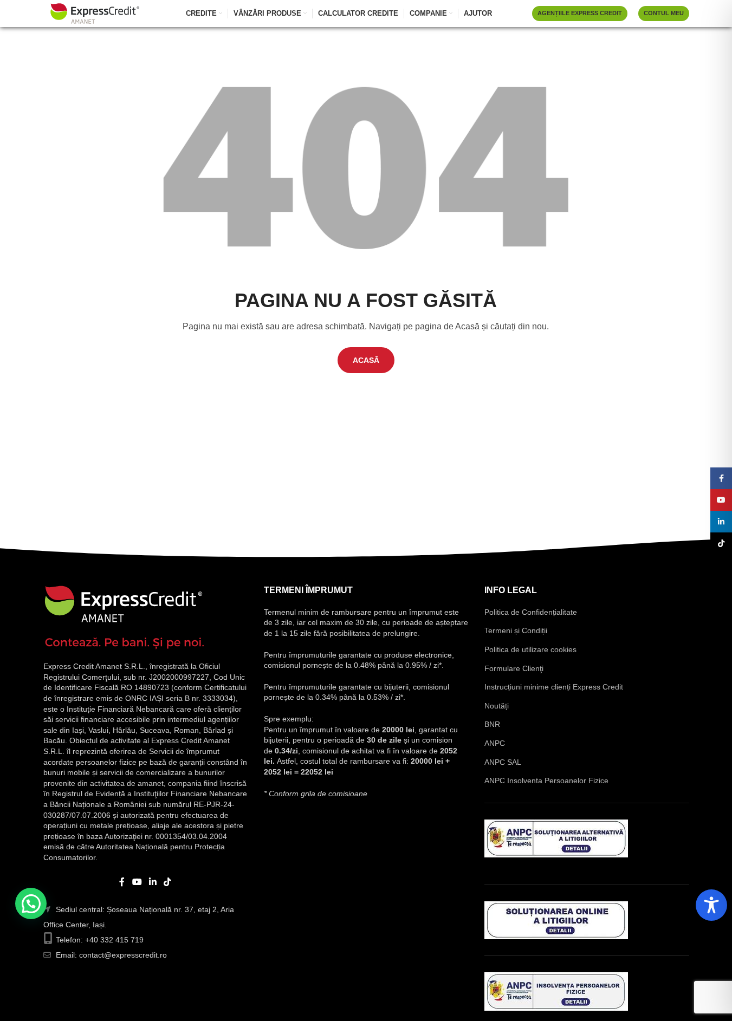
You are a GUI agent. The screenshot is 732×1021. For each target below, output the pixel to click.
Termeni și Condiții (515, 630)
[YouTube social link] (136, 882)
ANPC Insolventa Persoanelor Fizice (546, 780)
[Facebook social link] (121, 882)
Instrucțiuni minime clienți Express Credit (553, 686)
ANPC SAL (502, 762)
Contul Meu (664, 13)
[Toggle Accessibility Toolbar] (711, 905)
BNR (492, 724)
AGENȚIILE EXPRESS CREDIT (579, 13)
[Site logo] (94, 13)
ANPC (494, 743)
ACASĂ (366, 360)
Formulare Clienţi (513, 668)
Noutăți (496, 705)
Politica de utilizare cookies (530, 649)
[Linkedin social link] (153, 882)
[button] (31, 903)
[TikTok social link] (167, 882)
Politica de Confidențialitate (530, 612)
